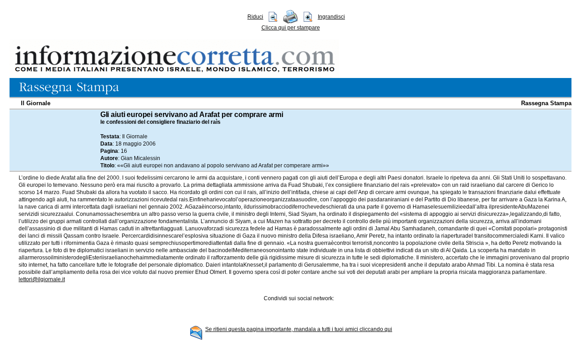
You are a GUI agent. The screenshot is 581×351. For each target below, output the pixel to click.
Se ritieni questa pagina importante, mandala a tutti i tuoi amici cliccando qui (298, 329)
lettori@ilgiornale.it (42, 279)
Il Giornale (35, 103)
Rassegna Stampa (546, 103)
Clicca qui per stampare (290, 27)
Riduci (255, 17)
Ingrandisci (331, 17)
